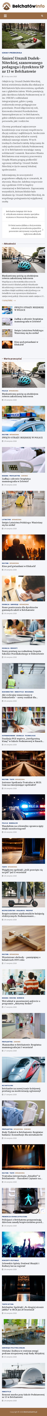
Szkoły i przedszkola (12, 53)
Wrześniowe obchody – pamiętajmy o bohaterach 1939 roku (21, 958)
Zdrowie (24, 476)
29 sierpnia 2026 (10, 400)
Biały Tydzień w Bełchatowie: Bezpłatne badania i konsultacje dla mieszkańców (22, 1133)
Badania (5, 476)
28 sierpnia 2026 (10, 613)
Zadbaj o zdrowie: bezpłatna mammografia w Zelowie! (28, 320)
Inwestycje (19, 692)
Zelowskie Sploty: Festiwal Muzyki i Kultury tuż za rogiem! (20, 1264)
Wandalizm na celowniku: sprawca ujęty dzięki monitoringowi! (22, 827)
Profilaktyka (14, 476)
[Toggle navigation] (5, 15)
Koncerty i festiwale (10, 1260)
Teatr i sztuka (7, 1304)
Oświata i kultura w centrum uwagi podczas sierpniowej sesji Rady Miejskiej (23, 1352)
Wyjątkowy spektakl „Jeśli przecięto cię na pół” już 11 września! (22, 871)
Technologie (30, 736)
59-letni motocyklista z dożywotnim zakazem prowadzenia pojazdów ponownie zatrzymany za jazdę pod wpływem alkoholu (24, 229)
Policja (5, 391)
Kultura (5, 435)
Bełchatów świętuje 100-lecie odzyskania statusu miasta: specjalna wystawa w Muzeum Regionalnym (22, 214)
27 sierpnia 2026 (10, 963)
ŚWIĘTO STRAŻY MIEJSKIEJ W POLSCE (22, 437)
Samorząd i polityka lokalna (13, 1348)
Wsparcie (20, 998)
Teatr (12, 779)
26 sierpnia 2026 (10, 1138)
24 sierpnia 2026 (10, 1400)
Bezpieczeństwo (8, 910)
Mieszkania (29, 692)
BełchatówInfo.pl (30, 1412)
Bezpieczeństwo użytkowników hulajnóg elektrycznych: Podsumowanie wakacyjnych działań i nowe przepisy (23, 916)
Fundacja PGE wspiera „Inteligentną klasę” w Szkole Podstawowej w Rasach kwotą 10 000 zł (22, 741)
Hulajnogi (20, 910)
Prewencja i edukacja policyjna (14, 1217)
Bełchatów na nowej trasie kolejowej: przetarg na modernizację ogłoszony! (21, 1089)
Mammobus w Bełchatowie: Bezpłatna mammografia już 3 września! (21, 1046)
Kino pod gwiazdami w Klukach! (19, 566)
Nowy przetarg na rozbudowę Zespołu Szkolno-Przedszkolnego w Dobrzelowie (23, 652)
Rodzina (12, 998)
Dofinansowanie (8, 736)
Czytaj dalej (7, 300)
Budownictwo (8, 692)
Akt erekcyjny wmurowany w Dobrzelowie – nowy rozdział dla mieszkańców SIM (19, 697)
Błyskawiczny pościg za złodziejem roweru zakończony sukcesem (20, 277)
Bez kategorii (7, 1085)
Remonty (13, 648)
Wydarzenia (13, 391)
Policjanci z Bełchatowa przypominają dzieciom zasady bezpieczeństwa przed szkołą (22, 1222)
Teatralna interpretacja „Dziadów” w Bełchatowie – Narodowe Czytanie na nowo (21, 1178)
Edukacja (5, 604)
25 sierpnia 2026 (10, 1357)
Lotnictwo (6, 519)
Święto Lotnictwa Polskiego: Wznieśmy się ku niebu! (29, 331)
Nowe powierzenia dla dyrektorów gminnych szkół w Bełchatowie (20, 608)
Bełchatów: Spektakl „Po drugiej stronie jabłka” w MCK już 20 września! (23, 1308)
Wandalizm (13, 823)
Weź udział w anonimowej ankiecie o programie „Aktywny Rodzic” (21, 1002)
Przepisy (29, 910)
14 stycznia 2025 (10, 76)
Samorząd (14, 604)
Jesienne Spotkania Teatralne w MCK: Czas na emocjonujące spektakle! (22, 783)
